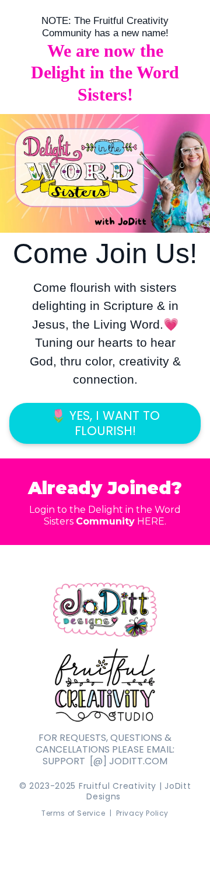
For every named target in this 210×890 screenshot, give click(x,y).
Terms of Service (73, 813)
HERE (149, 521)
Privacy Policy (142, 813)
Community (105, 521)
